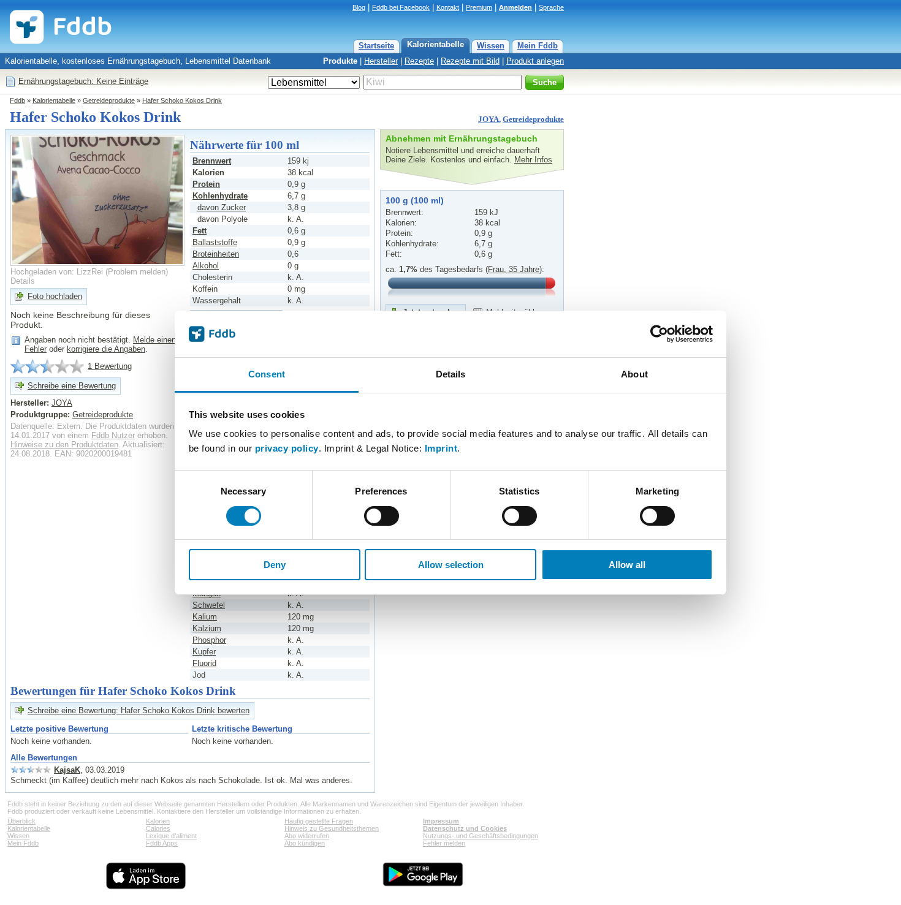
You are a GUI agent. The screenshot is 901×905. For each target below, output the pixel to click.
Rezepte (419, 61)
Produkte (340, 61)
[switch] (381, 516)
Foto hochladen (55, 296)
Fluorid (204, 663)
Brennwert (211, 160)
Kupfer (204, 651)
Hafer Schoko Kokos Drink (182, 100)
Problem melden (136, 271)
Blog (358, 7)
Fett (199, 230)
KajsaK (67, 769)
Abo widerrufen (306, 835)
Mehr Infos (533, 159)
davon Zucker (221, 207)
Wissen (490, 45)
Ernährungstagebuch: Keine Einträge (83, 81)
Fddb (17, 100)
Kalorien (158, 821)
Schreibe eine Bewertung (72, 385)
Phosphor (209, 640)
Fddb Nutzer (113, 435)
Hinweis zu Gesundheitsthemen (331, 828)
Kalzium (206, 628)
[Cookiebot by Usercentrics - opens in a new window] (659, 334)
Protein (206, 184)
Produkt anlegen (535, 61)
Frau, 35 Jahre (513, 269)
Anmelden (515, 7)
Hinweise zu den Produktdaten (64, 444)
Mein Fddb (537, 45)
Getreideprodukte (109, 100)
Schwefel (208, 605)
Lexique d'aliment (171, 835)
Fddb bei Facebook (401, 7)
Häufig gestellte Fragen (318, 821)
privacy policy (287, 448)
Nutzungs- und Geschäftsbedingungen (480, 835)
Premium (479, 7)
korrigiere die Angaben (106, 349)
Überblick (21, 821)
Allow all (627, 564)
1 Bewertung (110, 366)
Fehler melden (444, 843)
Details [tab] (451, 374)
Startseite (376, 45)
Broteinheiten (215, 254)
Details (22, 281)
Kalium (204, 616)
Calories (158, 828)
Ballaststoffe (214, 242)
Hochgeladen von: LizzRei (56, 271)
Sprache (551, 7)
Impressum (441, 821)
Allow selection (451, 564)
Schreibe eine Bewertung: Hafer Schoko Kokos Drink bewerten (138, 710)
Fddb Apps (162, 843)
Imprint (441, 448)
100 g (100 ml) (415, 200)
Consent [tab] (266, 374)
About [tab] (634, 374)
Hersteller (381, 61)
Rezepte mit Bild (470, 61)
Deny (275, 564)
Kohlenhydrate (220, 195)
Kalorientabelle (435, 44)
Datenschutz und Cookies (465, 828)
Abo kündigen (304, 843)
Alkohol (205, 265)
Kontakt (447, 7)
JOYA (488, 119)
